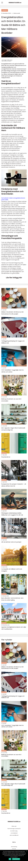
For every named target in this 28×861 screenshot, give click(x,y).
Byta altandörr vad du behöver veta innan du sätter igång (12, 599)
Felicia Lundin (17, 13)
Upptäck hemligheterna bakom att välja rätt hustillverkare (13, 628)
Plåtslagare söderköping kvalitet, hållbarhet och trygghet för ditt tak (12, 514)
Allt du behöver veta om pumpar (11, 542)
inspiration (4, 10)
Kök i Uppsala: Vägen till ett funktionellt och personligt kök (13, 429)
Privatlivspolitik (16, 859)
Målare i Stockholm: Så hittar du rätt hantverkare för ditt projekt (12, 313)
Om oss (14, 848)
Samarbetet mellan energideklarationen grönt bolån (13, 199)
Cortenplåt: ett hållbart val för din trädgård (11, 570)
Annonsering (14, 846)
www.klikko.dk (15, 835)
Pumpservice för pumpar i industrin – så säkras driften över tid (13, 485)
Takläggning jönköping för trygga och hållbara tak (12, 342)
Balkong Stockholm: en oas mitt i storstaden (11, 400)
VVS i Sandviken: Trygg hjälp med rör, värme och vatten (12, 371)
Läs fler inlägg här (14, 277)
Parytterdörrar (5, 457)
